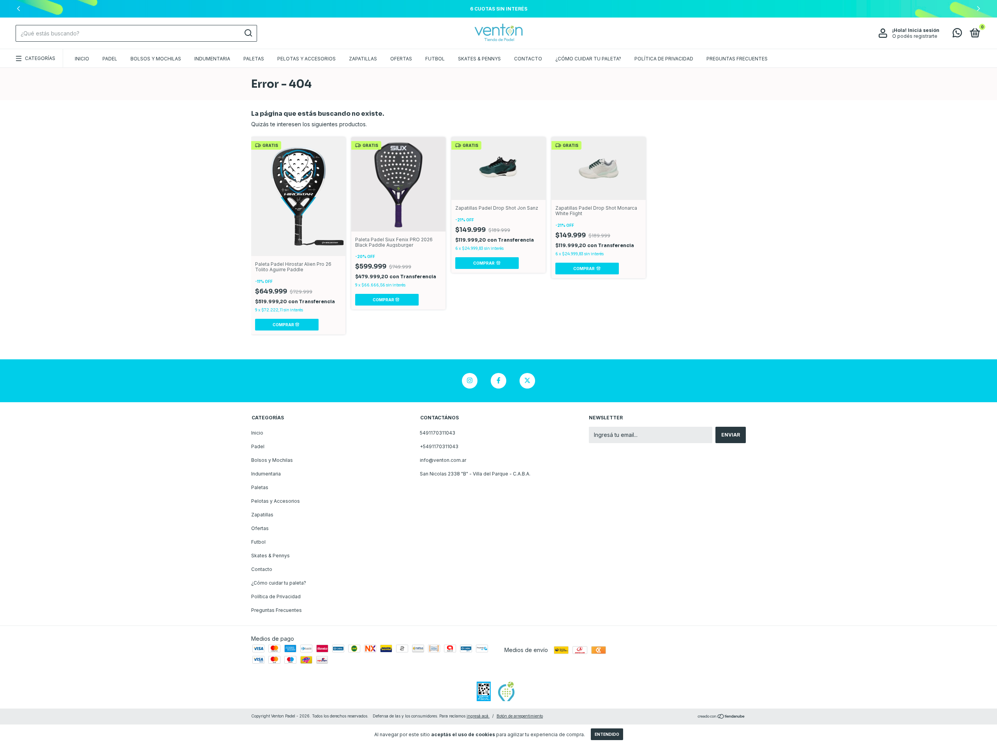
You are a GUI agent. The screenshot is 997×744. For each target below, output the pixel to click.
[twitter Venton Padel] (527, 381)
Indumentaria (212, 59)
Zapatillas (363, 59)
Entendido (607, 734)
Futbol (435, 59)
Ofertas (401, 59)
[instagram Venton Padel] (469, 381)
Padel (109, 59)
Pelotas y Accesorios (306, 59)
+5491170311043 (439, 446)
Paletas (253, 59)
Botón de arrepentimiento (520, 716)
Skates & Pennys (479, 59)
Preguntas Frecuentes (737, 59)
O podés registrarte (914, 36)
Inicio (82, 59)
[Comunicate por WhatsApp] (957, 34)
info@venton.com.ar (443, 460)
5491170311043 (437, 433)
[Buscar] (247, 33)
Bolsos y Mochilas (155, 59)
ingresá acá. (478, 716)
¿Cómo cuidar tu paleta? (588, 59)
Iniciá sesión (923, 30)
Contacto (528, 59)
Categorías (40, 58)
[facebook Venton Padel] (498, 381)
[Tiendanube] (721, 717)
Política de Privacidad (663, 59)
